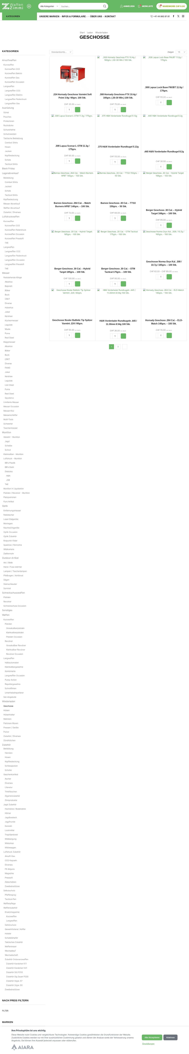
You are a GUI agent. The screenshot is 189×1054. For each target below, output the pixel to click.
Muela (7, 329)
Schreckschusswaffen (13, 592)
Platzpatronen (9, 497)
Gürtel (6, 112)
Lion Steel (9, 385)
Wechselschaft (11, 955)
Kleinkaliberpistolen (15, 632)
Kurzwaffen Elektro (13, 73)
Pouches (7, 117)
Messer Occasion (11, 406)
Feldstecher (8, 515)
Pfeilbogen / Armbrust (13, 575)
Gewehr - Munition (11, 437)
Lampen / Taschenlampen (15, 571)
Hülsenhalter (9, 714)
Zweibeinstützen (12, 886)
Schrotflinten (10, 688)
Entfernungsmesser (12, 510)
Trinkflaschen (11, 791)
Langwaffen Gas (12, 103)
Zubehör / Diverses (12, 212)
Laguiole (8, 325)
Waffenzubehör (10, 908)
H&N (8, 475)
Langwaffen (8, 86)
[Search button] (104, 6)
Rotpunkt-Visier (10, 540)
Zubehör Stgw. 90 (14, 985)
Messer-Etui (8, 411)
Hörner (8, 813)
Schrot (8, 450)
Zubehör (6, 745)
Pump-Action (11, 680)
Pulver (6, 732)
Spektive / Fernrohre (12, 545)
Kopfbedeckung (12, 155)
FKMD (7, 368)
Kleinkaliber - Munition (13, 454)
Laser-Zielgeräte (10, 519)
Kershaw (8, 316)
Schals (8, 160)
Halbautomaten (12, 662)
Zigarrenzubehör (12, 796)
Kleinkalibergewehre (14, 667)
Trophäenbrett (11, 834)
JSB (8, 480)
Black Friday (8, 168)
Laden (90, 32)
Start (82, 32)
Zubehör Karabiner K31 (16, 968)
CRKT (7, 299)
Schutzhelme (9, 129)
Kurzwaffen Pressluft (14, 238)
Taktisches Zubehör (14, 942)
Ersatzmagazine (12, 912)
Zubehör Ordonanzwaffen (16, 959)
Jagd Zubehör (9, 804)
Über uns (96, 16)
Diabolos (9, 471)
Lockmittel (9, 830)
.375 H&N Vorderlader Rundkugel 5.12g (118, 147)
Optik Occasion (10, 532)
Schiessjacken (11, 766)
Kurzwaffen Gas (12, 77)
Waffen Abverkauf (11, 208)
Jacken (8, 151)
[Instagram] (183, 16)
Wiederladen (101, 32)
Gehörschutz (10, 925)
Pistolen (7, 597)
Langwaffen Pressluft (14, 264)
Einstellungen (148, 1043)
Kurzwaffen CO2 (12, 69)
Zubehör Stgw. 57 (14, 981)
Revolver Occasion (14, 654)
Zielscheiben (10, 882)
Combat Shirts (11, 142)
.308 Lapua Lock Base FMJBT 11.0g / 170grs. (164, 89)
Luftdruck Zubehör (11, 852)
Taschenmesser (10, 428)
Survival (7, 588)
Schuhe (8, 770)
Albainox (9, 282)
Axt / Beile (8, 562)
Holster (8, 933)
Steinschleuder (10, 584)
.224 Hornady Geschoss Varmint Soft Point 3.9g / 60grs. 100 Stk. (72, 96)
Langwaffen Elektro (13, 95)
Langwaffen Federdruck (16, 99)
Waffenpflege (9, 903)
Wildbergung (10, 839)
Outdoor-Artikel (10, 558)
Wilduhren (9, 843)
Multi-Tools (8, 419)
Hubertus (9, 307)
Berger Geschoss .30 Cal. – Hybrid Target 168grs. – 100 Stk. (164, 212)
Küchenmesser (11, 320)
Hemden (8, 753)
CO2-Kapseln (11, 860)
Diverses (9, 783)
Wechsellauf (10, 951)
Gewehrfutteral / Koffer (15, 929)
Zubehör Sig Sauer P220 (17, 976)
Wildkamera (8, 549)
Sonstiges (7, 610)
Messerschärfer (10, 415)
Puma (7, 333)
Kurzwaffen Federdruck (15, 230)
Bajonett (8, 286)
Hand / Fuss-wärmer (12, 567)
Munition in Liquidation (13, 488)
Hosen (8, 147)
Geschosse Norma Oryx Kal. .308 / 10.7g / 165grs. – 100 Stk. (164, 263)
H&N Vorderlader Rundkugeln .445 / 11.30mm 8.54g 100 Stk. (118, 322)
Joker (7, 312)
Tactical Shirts (11, 164)
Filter (5, 1010)
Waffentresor (10, 946)
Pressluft (9, 877)
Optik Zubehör (10, 536)
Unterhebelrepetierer (14, 692)
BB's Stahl (9, 467)
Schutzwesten (9, 134)
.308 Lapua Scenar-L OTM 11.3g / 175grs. (72, 147)
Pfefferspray (10, 895)
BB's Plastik (10, 463)
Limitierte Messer (11, 402)
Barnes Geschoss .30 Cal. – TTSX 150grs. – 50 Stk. (118, 205)
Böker (7, 290)
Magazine (9, 873)
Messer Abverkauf (11, 203)
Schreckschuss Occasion (14, 606)
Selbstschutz (9, 890)
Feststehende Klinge (12, 277)
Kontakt (110, 16)
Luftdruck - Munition (12, 458)
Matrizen (7, 719)
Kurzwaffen (8, 65)
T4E (6, 243)
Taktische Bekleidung (13, 138)
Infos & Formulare (74, 16)
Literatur (8, 787)
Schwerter (8, 423)
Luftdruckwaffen (10, 216)
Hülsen (6, 710)
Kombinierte (10, 671)
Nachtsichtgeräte (11, 528)
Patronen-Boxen (10, 723)
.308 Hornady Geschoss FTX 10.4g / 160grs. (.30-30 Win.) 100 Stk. (118, 96)
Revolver (7, 601)
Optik (5, 506)
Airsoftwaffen (9, 60)
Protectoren (8, 121)
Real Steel (9, 337)
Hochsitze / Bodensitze (15, 809)
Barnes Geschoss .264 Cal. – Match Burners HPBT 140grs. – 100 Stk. (72, 205)
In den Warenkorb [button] (72, 74)
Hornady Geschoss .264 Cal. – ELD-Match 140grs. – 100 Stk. (164, 322)
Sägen (6, 580)
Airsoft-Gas (10, 856)
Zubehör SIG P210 (14, 972)
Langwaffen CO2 (12, 90)
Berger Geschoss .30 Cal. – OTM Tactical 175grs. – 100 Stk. (118, 270)
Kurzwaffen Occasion (14, 82)
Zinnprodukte (11, 800)
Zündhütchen (9, 740)
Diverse (8, 303)
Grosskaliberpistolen (15, 628)
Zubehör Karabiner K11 (16, 963)
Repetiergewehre (12, 684)
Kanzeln (8, 826)
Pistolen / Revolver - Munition (16, 493)
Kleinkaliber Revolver (15, 649)
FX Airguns (10, 869)
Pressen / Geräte (11, 727)
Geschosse (8, 706)
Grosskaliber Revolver (16, 645)
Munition (6, 432)
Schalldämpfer (11, 938)
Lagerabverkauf (10, 173)
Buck (7, 294)
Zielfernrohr (8, 553)
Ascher (8, 778)
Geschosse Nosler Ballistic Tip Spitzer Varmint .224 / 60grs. (72, 322)
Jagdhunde (10, 822)
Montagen (8, 523)
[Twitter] (178, 16)
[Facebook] (174, 16)
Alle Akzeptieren (152, 1037)
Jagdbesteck (11, 817)
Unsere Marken (49, 16)
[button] (77, 109)
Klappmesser (9, 342)
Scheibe (8, 445)
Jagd (7, 441)
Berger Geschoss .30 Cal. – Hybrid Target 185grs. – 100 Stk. (72, 270)
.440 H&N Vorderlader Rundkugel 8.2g (164, 151)
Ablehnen (170, 1037)
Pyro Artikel (8, 501)
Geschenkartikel (10, 774)
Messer (6, 273)
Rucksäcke (8, 125)
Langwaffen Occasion (15, 260)
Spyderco (9, 398)
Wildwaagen (10, 847)
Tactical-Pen (10, 899)
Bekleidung (8, 178)
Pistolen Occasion (14, 637)
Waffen (5, 615)
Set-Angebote (9, 697)
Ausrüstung (8, 108)
